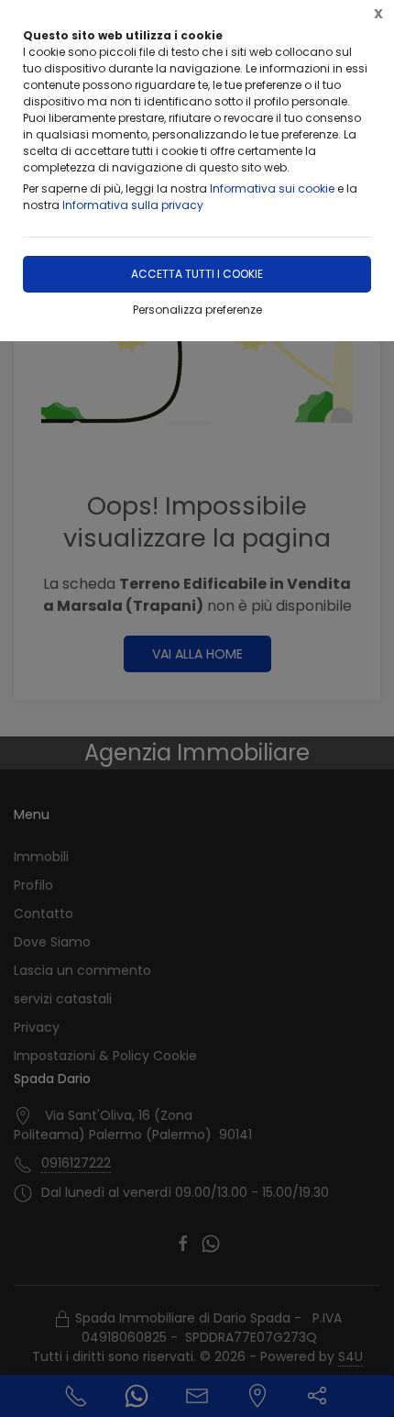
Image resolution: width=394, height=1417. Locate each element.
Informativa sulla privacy (132, 205)
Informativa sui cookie (272, 188)
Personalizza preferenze (197, 309)
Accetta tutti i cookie (197, 274)
